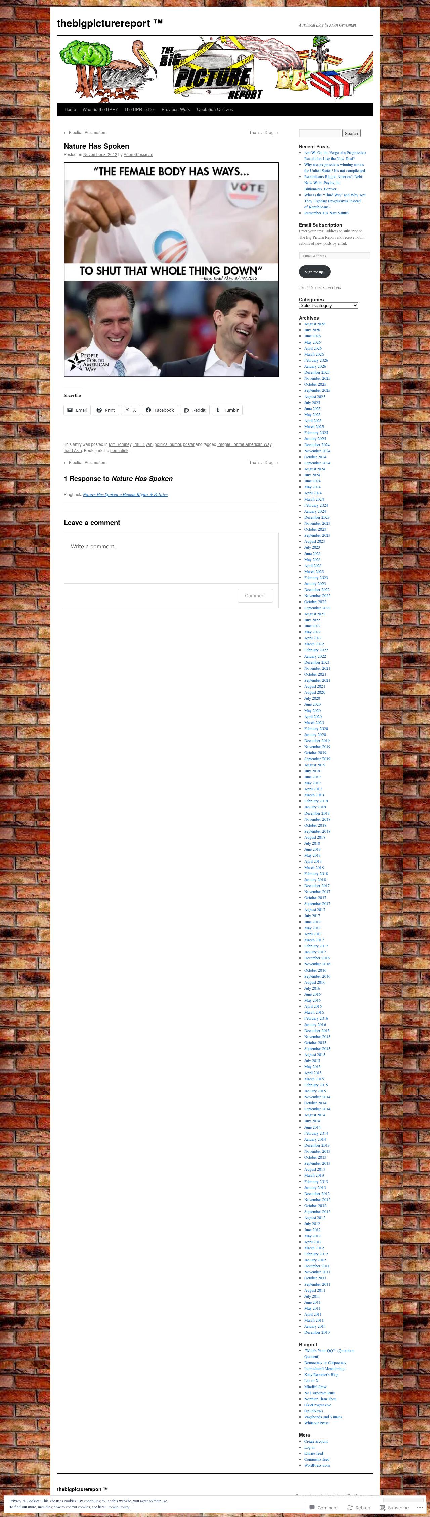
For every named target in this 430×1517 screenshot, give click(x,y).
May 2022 (312, 631)
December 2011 (317, 1265)
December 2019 (317, 740)
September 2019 (317, 758)
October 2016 (315, 970)
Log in (309, 1447)
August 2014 (314, 1114)
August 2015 (314, 1054)
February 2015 (316, 1084)
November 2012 (317, 1199)
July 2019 (312, 770)
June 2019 (312, 776)
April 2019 (313, 788)
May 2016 (312, 1000)
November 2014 (317, 1096)
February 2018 (316, 873)
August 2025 (314, 396)
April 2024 (313, 492)
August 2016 (314, 982)
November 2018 (317, 819)
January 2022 (315, 656)
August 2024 (314, 468)
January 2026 (315, 366)
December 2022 (317, 589)
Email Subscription (320, 224)
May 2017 (312, 927)
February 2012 (316, 1253)
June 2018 (312, 849)
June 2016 (312, 994)
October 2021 (315, 674)
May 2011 (312, 1308)
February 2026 (316, 360)
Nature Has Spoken (96, 146)
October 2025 (315, 384)
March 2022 (314, 643)
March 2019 (314, 794)
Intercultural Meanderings (324, 1368)
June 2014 (312, 1127)
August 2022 (314, 613)
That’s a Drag (264, 132)
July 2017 (312, 915)
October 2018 (315, 825)
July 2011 (312, 1296)
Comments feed (316, 1459)
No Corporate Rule (319, 1392)
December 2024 (317, 444)
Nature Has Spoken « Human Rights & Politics (125, 494)
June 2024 (312, 480)
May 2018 (312, 855)
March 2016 (314, 1012)
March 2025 (314, 426)
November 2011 (317, 1271)
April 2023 (313, 565)
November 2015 (317, 1036)
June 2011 (312, 1302)
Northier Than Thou (320, 1398)
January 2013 (315, 1187)
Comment (255, 595)
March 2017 (314, 939)
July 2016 (312, 988)
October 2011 (315, 1277)
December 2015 (317, 1030)
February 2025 (316, 432)
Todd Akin (73, 450)
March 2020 (314, 722)
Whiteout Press (316, 1422)
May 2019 (312, 782)
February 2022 (316, 649)
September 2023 (317, 535)
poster (189, 444)
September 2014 (317, 1108)
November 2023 (317, 523)
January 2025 (315, 438)
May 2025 (312, 414)
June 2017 (312, 921)
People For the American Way (244, 444)
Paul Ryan (143, 444)
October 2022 (315, 601)
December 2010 (317, 1332)
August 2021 (314, 686)
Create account (316, 1441)
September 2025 (317, 390)
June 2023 (312, 553)
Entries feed (313, 1453)
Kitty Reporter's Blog (321, 1374)
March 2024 (314, 499)
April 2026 (313, 348)
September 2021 (317, 680)
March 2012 (314, 1247)
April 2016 (313, 1006)
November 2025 (317, 378)
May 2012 (312, 1235)
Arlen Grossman (138, 154)
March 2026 (314, 354)
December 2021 (317, 662)
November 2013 (317, 1151)
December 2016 (317, 957)
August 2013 (314, 1169)
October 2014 (315, 1102)
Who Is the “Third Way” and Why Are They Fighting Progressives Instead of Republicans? (335, 200)
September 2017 (317, 903)
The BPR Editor (139, 109)
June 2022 (312, 625)
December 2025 (317, 372)
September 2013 (317, 1163)
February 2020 (316, 728)
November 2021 (317, 668)
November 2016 (317, 963)
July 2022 (312, 619)
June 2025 (312, 408)
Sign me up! (315, 271)
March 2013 (314, 1175)
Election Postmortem (85, 132)
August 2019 (314, 764)
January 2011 (315, 1326)
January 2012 (315, 1259)
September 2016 (317, 976)
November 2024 (317, 450)
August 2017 (314, 909)
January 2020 (315, 734)
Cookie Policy (118, 1506)
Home (70, 109)
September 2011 (317, 1284)
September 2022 (317, 607)
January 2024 (315, 511)
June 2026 (312, 335)
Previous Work (176, 109)
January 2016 (315, 1024)
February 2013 (316, 1181)
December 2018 (317, 813)
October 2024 (315, 456)
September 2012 (317, 1211)
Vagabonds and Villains (323, 1416)
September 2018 (317, 831)
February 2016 (316, 1018)
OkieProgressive (317, 1404)
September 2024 (317, 462)
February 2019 (316, 800)
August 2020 (314, 692)
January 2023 (315, 583)
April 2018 (313, 861)
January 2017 (315, 951)
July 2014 (312, 1120)
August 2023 (314, 541)
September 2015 (317, 1048)
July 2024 (312, 474)
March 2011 (314, 1320)
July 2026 (312, 329)
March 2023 (314, 571)
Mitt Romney (120, 444)
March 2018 (314, 867)
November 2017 (317, 891)
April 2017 (313, 933)
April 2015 (313, 1072)
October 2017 (315, 897)
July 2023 (312, 547)
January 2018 (315, 879)
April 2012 (313, 1241)
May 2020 (312, 710)
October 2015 (315, 1042)
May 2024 (312, 486)
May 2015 (312, 1066)
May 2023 (312, 559)
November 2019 (317, 746)
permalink (119, 450)
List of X (311, 1380)
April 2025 (313, 420)
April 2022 (313, 637)
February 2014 (316, 1133)
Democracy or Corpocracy (325, 1362)
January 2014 (315, 1139)
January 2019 (315, 806)
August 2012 (314, 1217)
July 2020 (312, 698)
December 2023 (317, 517)
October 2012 (315, 1205)
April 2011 (313, 1314)
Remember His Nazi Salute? (326, 212)
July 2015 (312, 1060)
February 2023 (316, 577)
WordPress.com (317, 1465)
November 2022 (317, 595)
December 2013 (317, 1145)
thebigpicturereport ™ (110, 22)
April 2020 (313, 716)
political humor (168, 444)
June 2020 (312, 704)
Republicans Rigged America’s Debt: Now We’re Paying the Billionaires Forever (333, 182)
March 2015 (314, 1078)
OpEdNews (313, 1410)
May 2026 (312, 342)
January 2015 (315, 1090)
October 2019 (315, 752)
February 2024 (316, 505)
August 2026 (314, 323)
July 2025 (312, 402)
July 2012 (312, 1223)
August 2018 (314, 837)
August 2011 (314, 1290)
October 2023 (315, 529)
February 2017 (316, 945)
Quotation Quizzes (215, 109)
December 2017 (317, 885)
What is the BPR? (100, 109)
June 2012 (312, 1229)
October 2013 (315, 1157)
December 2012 (317, 1193)
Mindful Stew (315, 1386)
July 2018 (312, 843)
